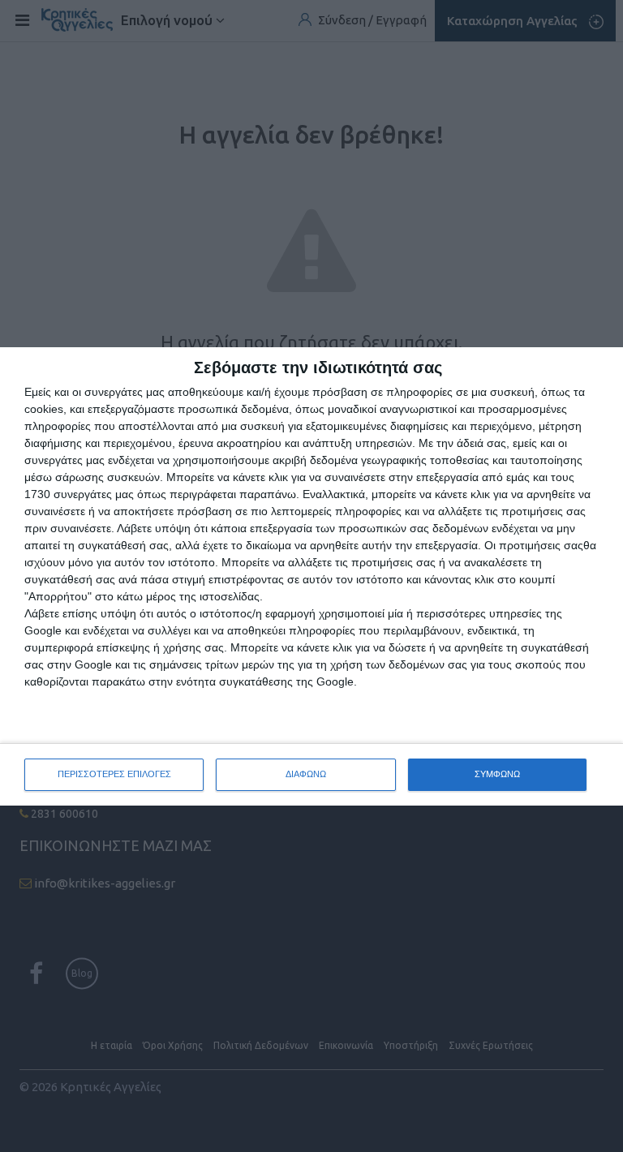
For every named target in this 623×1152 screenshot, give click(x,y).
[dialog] (311, 576)
